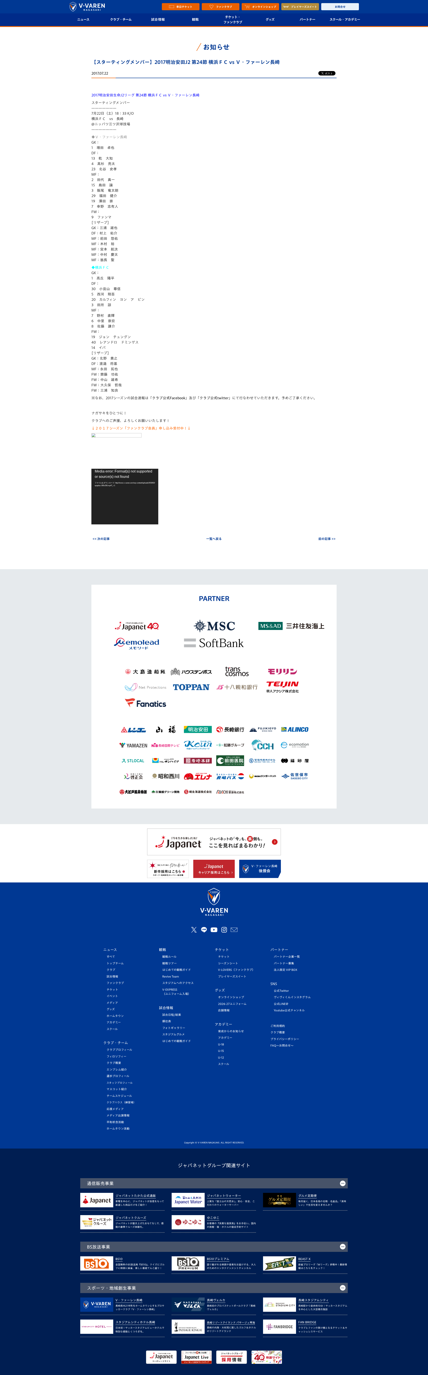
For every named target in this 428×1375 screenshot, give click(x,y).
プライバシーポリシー (284, 1039)
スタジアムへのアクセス (178, 983)
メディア (112, 1002)
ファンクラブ (115, 983)
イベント (112, 996)
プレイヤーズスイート (232, 976)
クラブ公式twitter (214, 398)
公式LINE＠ (281, 1003)
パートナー (307, 19)
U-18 (221, 1044)
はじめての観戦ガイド (176, 969)
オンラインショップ (231, 997)
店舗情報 (224, 1010)
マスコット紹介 (117, 1089)
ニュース (83, 19)
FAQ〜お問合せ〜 (282, 1045)
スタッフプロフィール (120, 1083)
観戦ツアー (169, 963)
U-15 (221, 1050)
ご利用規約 (277, 1026)
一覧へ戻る (214, 538)
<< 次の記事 (101, 538)
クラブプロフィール (119, 1049)
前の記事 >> (326, 538)
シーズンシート (228, 963)
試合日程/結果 (171, 1014)
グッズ (269, 19)
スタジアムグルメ (173, 1034)
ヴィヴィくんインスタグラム (292, 997)
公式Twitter (281, 990)
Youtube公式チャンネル (289, 1010)
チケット (112, 989)
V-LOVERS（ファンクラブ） (236, 969)
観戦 (195, 19)
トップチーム (115, 963)
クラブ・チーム (121, 19)
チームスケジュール (119, 1095)
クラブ (111, 969)
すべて (111, 956)
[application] (124, 496)
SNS (273, 984)
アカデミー (114, 1022)
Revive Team (170, 976)
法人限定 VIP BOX (285, 969)
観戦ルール (169, 956)
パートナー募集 (284, 963)
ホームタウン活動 (118, 1128)
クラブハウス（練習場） (121, 1102)
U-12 (221, 1057)
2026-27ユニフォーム (232, 1003)
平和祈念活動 (115, 1122)
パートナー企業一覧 (287, 956)
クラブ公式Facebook (168, 398)
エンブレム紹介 (117, 1069)
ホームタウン (115, 1015)
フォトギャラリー (173, 1028)
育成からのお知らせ (231, 1031)
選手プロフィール (118, 1076)
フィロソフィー (116, 1056)
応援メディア (115, 1109)
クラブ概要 (114, 1062)
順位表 (166, 1021)
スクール (112, 1029)
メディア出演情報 (118, 1115)
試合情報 (158, 19)
